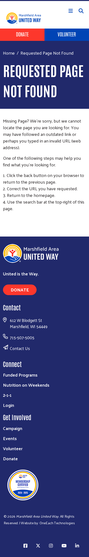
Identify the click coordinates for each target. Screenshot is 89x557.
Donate (22, 34)
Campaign (12, 428)
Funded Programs (20, 375)
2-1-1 (7, 395)
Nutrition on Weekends (26, 385)
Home (9, 52)
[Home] (44, 0)
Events (10, 438)
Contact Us (20, 348)
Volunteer (67, 34)
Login (8, 405)
